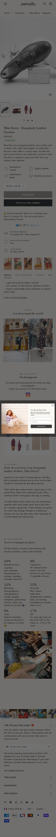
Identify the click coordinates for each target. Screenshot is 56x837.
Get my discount (41, 426)
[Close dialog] (53, 405)
